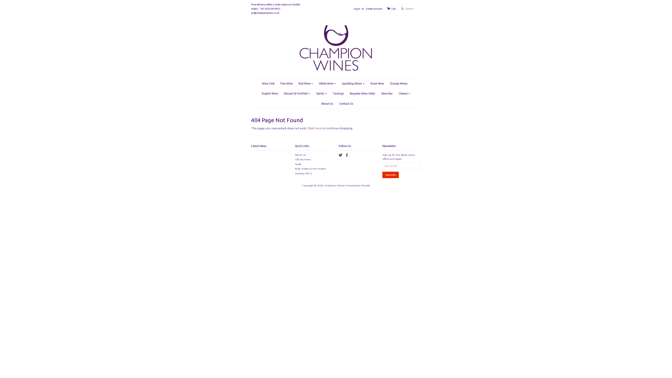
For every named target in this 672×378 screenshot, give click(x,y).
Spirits (320, 93)
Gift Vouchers (303, 159)
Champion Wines (334, 185)
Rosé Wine (377, 83)
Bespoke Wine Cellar (362, 93)
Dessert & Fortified (296, 93)
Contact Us (346, 103)
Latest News (259, 146)
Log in (357, 8)
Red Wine (305, 83)
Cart (393, 8)
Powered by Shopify (358, 185)
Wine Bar (387, 93)
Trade (298, 164)
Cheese (403, 93)
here (318, 128)
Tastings (338, 93)
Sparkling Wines (352, 83)
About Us (327, 103)
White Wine (326, 83)
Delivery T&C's (303, 173)
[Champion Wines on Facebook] (347, 155)
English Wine (270, 93)
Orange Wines (399, 83)
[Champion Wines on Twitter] (340, 155)
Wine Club (268, 83)
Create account (374, 8)
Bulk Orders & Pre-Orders (310, 168)
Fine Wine (287, 83)
